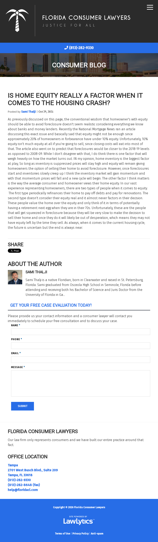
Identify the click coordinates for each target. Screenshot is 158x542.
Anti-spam (97, 533)
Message (18, 367)
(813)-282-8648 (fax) (24, 485)
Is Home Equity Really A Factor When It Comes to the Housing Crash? (75, 99)
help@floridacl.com (23, 490)
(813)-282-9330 (81, 48)
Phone (16, 339)
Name (15, 325)
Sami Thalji (28, 111)
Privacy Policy (80, 533)
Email (16, 353)
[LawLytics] (79, 520)
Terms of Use (62, 533)
